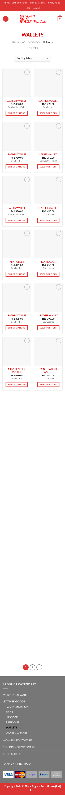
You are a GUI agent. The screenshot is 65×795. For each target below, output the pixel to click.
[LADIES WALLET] (48, 136)
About (7, 2)
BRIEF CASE (12, 722)
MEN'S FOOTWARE (15, 694)
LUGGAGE (12, 717)
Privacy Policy (53, 2)
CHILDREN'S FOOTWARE (19, 747)
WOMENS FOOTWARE (17, 740)
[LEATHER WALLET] (17, 83)
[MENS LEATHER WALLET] (17, 351)
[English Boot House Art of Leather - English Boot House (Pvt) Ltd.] (32, 19)
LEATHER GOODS (31, 41)
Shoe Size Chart (37, 2)
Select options (16, 113)
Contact (36, 7)
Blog (28, 7)
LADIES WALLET (48, 154)
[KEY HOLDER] (17, 244)
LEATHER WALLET (17, 100)
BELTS (9, 712)
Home (15, 41)
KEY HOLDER (17, 261)
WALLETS (11, 727)
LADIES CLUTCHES (16, 732)
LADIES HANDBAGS (17, 707)
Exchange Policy (19, 2)
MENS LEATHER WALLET (16, 371)
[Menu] (5, 19)
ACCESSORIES (11, 753)
